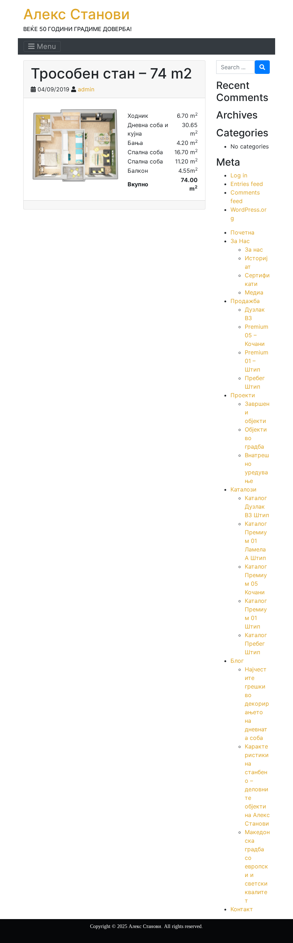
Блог (237, 660)
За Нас (240, 240)
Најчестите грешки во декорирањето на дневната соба (257, 703)
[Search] (262, 67)
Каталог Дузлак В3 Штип (257, 506)
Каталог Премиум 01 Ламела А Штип (256, 540)
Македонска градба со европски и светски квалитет (257, 866)
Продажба (245, 300)
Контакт (241, 909)
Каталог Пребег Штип (256, 643)
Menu (45, 46)
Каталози (243, 489)
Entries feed (246, 183)
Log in (238, 175)
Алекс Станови (76, 14)
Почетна (242, 232)
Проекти (242, 395)
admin (86, 89)
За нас (254, 249)
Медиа (254, 292)
